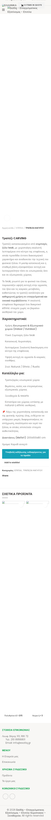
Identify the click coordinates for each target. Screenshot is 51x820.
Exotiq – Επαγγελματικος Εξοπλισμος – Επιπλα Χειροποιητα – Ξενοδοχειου (25, 812)
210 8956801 (18, 739)
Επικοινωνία (8, 762)
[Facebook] (46, 7)
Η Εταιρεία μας (10, 756)
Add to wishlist (12, 462)
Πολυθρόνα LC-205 (13, 715)
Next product (9, 232)
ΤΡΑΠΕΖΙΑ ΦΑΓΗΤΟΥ (35, 228)
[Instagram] (46, 12)
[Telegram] (26, 475)
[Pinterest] (19, 475)
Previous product (3, 232)
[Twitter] (15, 475)
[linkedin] (22, 475)
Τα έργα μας (8, 781)
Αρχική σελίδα (8, 228)
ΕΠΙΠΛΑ (19, 228)
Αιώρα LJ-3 (37, 715)
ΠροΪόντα (7, 775)
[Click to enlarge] (7, 218)
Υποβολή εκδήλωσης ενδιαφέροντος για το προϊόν (25, 454)
